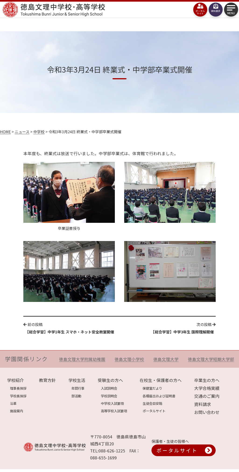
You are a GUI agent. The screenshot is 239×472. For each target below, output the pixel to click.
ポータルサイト (154, 410)
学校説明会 (109, 395)
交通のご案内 (206, 396)
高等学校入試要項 (114, 410)
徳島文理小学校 (129, 359)
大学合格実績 (206, 388)
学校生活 (76, 380)
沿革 (13, 403)
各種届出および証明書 (159, 395)
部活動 (76, 395)
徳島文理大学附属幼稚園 (82, 359)
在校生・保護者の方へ (161, 380)
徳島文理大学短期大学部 (211, 359)
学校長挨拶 (18, 395)
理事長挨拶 (18, 388)
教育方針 (47, 380)
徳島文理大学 (166, 359)
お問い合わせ (206, 412)
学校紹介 (15, 380)
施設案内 (16, 410)
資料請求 (202, 404)
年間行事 (77, 388)
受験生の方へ (110, 380)
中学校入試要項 (112, 403)
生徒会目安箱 (152, 403)
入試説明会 (109, 388)
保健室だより (152, 388)
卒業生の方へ (206, 380)
